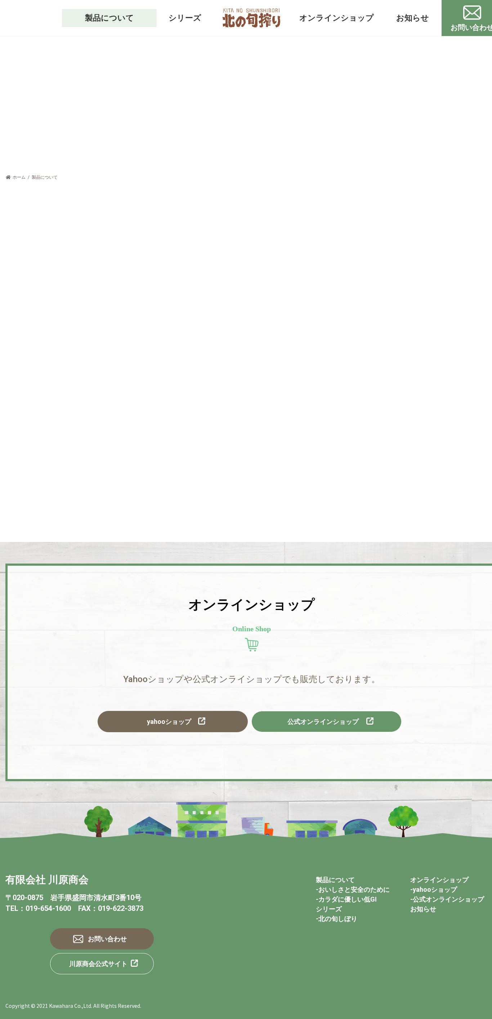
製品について (335, 880)
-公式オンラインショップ (447, 899)
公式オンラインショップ (323, 721)
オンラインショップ (439, 880)
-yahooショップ (433, 889)
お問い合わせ (107, 939)
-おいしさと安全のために (353, 889)
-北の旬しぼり (336, 918)
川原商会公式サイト (98, 963)
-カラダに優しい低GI (346, 899)
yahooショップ (169, 721)
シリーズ (329, 909)
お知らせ (423, 909)
